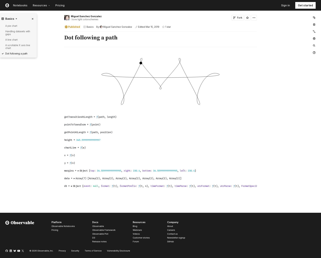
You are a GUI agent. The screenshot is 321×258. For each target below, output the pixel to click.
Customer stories (141, 237)
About (170, 226)
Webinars (137, 230)
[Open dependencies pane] (314, 38)
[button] (60, 33)
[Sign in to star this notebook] (247, 18)
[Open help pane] (314, 52)
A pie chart (11, 25)
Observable (98, 226)
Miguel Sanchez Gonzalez (86, 16)
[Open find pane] (314, 45)
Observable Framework (104, 230)
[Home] (19, 232)
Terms (93, 250)
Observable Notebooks (63, 226)
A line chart (11, 39)
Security (75, 250)
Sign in (285, 5)
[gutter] (31, 82)
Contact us (172, 234)
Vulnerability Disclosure (118, 250)
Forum (136, 241)
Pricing (60, 5)
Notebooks (20, 5)
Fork (239, 17)
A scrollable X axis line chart (17, 46)
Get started (305, 5)
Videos (136, 234)
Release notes (99, 241)
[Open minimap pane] (314, 31)
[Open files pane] (314, 17)
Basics (90, 26)
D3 (93, 237)
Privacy (62, 250)
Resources (40, 5)
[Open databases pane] (314, 24)
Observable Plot (100, 234)
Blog (135, 226)
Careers (171, 230)
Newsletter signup (176, 238)
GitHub (170, 241)
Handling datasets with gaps (17, 33)
